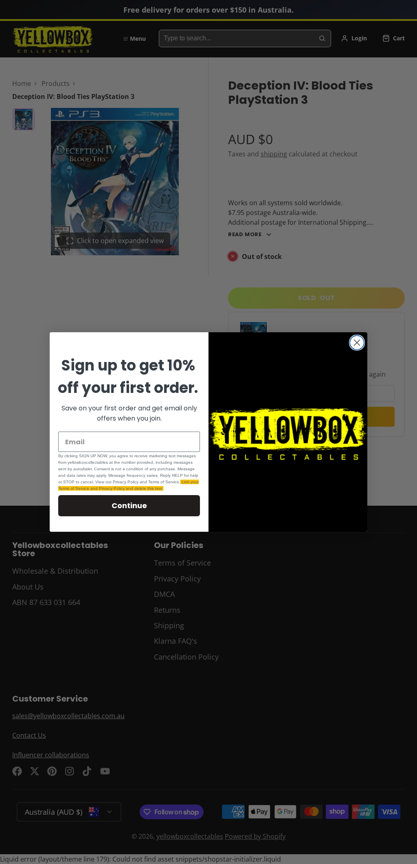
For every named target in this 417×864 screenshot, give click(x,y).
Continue (129, 505)
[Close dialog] (357, 343)
